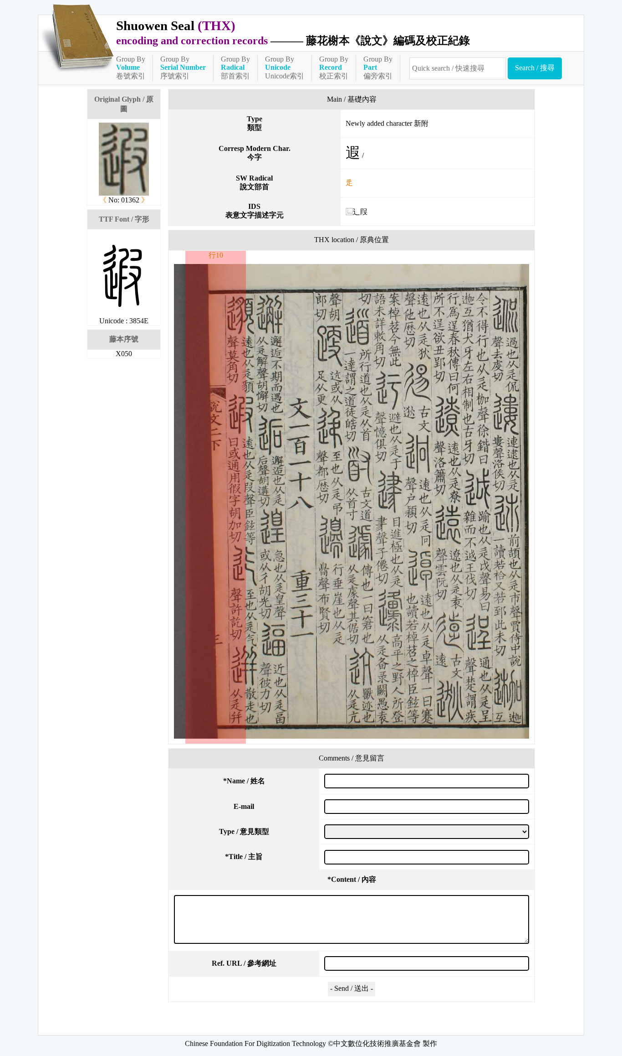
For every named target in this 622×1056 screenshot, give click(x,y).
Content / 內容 (351, 879)
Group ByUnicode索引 (284, 67)
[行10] (351, 501)
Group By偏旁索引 (378, 67)
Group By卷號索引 (130, 67)
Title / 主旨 (244, 856)
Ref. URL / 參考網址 (244, 963)
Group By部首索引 (235, 67)
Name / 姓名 (244, 781)
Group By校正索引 (333, 67)
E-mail (244, 806)
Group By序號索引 (183, 67)
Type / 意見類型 (244, 831)
